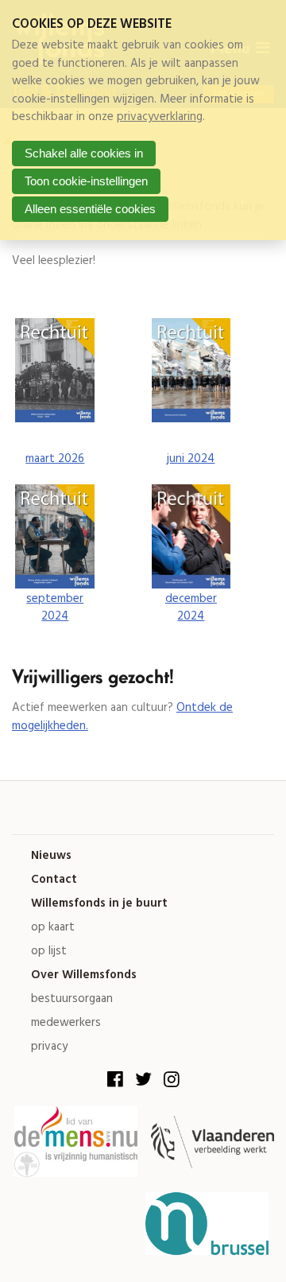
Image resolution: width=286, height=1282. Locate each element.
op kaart (53, 928)
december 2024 (191, 608)
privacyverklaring (160, 116)
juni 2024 (190, 458)
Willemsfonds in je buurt (99, 904)
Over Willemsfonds (84, 975)
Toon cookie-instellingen (86, 181)
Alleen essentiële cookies (90, 209)
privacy (49, 1047)
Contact (54, 880)
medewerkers (66, 1023)
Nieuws (51, 856)
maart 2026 (54, 458)
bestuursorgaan (72, 999)
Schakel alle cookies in (84, 153)
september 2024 (54, 608)
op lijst (49, 951)
